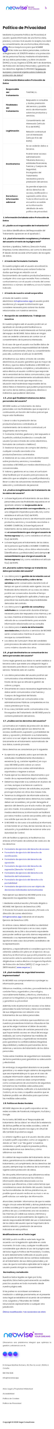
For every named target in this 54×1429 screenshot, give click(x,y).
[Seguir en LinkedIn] (10, 1354)
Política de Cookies (11, 1398)
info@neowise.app (11, 1378)
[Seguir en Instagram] (5, 1354)
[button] (5, 49)
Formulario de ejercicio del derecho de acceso (27, 849)
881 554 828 (8, 1373)
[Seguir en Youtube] (15, 1354)
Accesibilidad (8, 1393)
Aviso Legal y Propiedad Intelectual (18, 1389)
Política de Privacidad (12, 1403)
